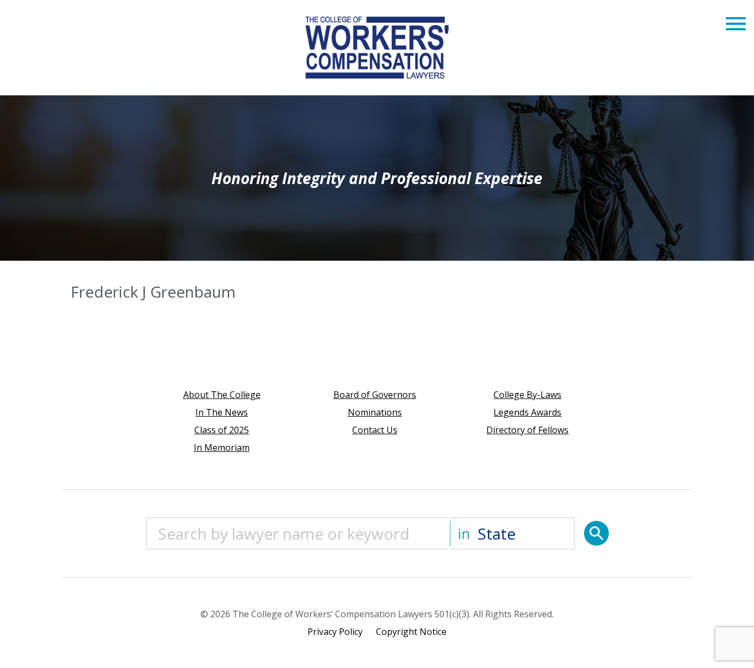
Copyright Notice (411, 632)
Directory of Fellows (527, 430)
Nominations (375, 412)
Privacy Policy (335, 632)
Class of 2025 (221, 430)
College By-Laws (527, 395)
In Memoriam (221, 447)
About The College (222, 395)
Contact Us (374, 430)
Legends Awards (527, 412)
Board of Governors (374, 395)
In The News (221, 412)
